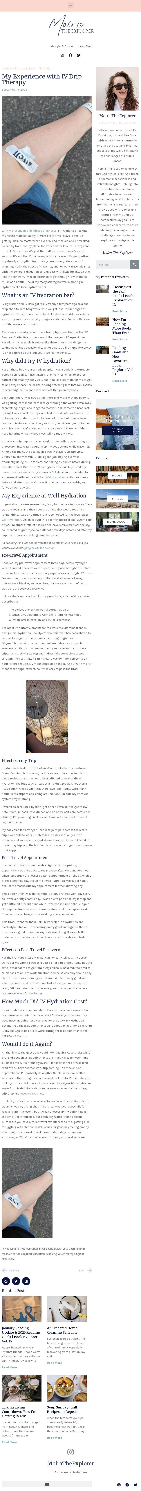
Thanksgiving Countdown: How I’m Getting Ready (19, 1411)
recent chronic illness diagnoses (35, 230)
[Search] (134, 264)
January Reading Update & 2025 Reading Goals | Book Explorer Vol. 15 (21, 1334)
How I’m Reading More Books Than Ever (122, 326)
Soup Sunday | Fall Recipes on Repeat (62, 1409)
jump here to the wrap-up (39, 548)
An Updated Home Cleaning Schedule (62, 1330)
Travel (45, 68)
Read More (9, 1367)
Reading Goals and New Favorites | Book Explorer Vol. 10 (122, 361)
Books (117, 475)
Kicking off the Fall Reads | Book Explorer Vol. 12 (122, 296)
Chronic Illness (19, 68)
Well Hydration (56, 477)
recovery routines (31, 1093)
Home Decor (117, 521)
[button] (71, 5)
